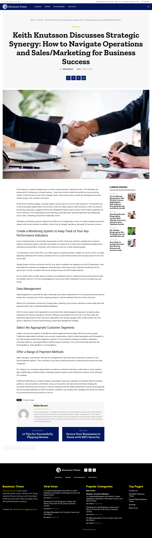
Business (39, 20)
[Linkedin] (145, 1)
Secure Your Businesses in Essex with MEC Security (83, 435)
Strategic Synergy (28, 400)
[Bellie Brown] (25, 414)
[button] (148, 7)
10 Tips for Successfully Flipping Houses (37, 435)
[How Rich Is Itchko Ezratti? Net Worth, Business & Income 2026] (131, 243)
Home (32, 20)
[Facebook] (142, 1)
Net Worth (113, 193)
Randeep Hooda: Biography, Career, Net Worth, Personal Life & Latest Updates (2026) (118, 219)
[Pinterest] (78, 78)
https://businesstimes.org (42, 409)
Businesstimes (9, 491)
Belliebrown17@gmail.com (25, 509)
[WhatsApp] (83, 78)
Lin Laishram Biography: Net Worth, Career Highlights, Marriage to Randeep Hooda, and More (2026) (117, 202)
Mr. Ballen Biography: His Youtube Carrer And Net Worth (117, 233)
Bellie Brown (68, 69)
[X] (73, 78)
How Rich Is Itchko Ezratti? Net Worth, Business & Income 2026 (117, 246)
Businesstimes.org (89, 529)
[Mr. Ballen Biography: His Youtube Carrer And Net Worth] (131, 231)
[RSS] (148, 1)
